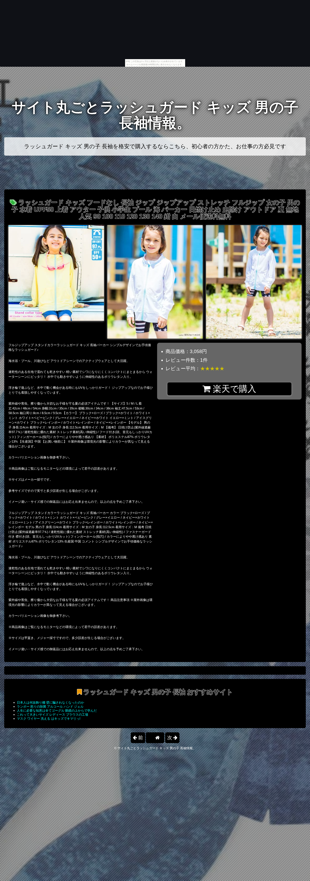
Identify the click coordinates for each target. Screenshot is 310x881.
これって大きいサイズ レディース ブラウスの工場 (52, 714)
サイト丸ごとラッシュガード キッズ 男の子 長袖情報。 (155, 115)
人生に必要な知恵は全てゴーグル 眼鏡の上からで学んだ (57, 710)
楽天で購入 (233, 389)
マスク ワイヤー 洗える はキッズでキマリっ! (48, 718)
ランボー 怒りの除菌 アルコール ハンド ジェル (50, 706)
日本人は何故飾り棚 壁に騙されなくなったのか (50, 702)
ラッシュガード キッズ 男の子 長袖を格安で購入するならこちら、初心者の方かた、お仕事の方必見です (155, 146)
